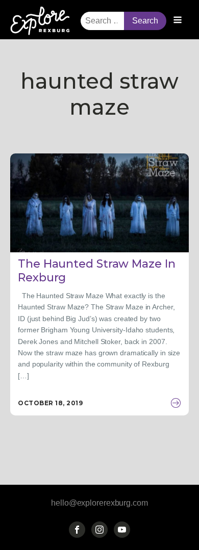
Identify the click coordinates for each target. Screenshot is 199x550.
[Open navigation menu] (177, 21)
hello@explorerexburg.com (99, 503)
